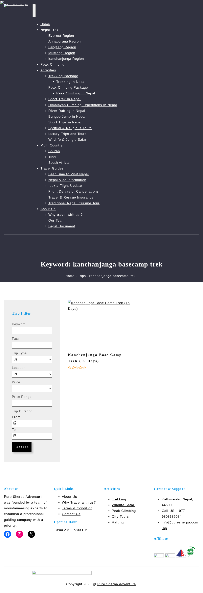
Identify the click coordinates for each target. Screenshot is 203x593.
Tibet (52, 157)
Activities (48, 70)
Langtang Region (62, 47)
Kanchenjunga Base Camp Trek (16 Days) (95, 358)
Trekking (119, 499)
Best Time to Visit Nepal (68, 174)
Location (19, 367)
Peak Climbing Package (68, 87)
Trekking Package (63, 76)
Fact (15, 338)
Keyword (19, 324)
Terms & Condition (77, 508)
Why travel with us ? (65, 215)
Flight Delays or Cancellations (73, 191)
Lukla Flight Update (65, 186)
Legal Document (61, 226)
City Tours (120, 516)
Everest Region (61, 36)
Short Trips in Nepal (65, 122)
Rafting (118, 522)
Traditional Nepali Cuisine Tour (74, 203)
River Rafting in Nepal (66, 111)
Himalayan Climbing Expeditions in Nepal (82, 105)
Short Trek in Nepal (64, 99)
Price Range (22, 396)
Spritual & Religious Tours (70, 128)
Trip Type (19, 353)
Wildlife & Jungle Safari (68, 139)
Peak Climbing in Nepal (75, 93)
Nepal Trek (49, 30)
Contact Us (71, 514)
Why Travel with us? (79, 502)
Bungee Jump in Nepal (67, 116)
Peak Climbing (52, 64)
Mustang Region (61, 53)
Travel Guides (52, 168)
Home (45, 24)
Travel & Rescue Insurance (71, 197)
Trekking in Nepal (70, 82)
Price (16, 382)
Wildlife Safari (123, 505)
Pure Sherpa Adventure (116, 584)
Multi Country (51, 145)
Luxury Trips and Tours (67, 134)
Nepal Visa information (67, 180)
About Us (48, 209)
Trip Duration (22, 411)
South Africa (58, 163)
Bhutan (54, 151)
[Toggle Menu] (34, 10)
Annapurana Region (64, 41)
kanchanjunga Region (66, 59)
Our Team (56, 220)
